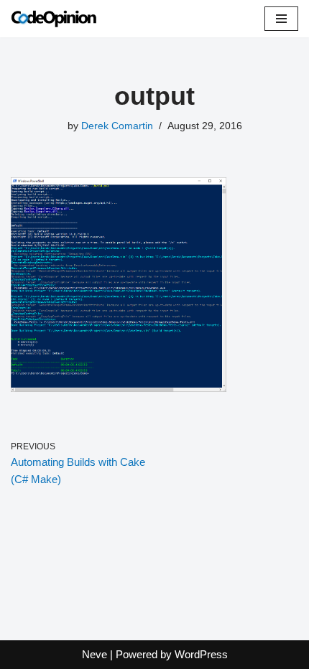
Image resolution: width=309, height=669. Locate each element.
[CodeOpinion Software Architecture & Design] (54, 18)
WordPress (201, 654)
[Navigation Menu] (281, 18)
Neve (94, 654)
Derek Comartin (117, 126)
